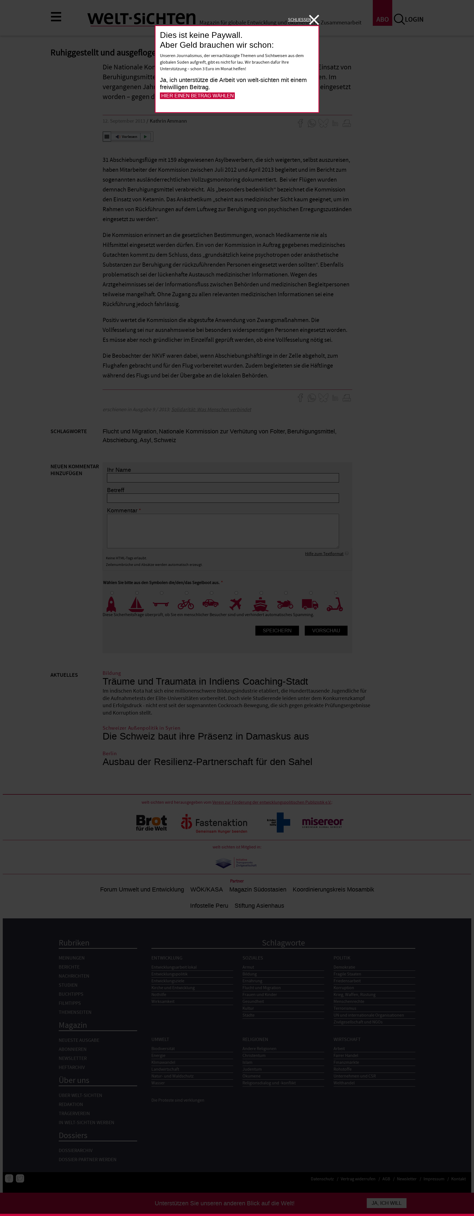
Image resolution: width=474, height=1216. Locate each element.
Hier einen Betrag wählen (197, 95)
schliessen (299, 19)
